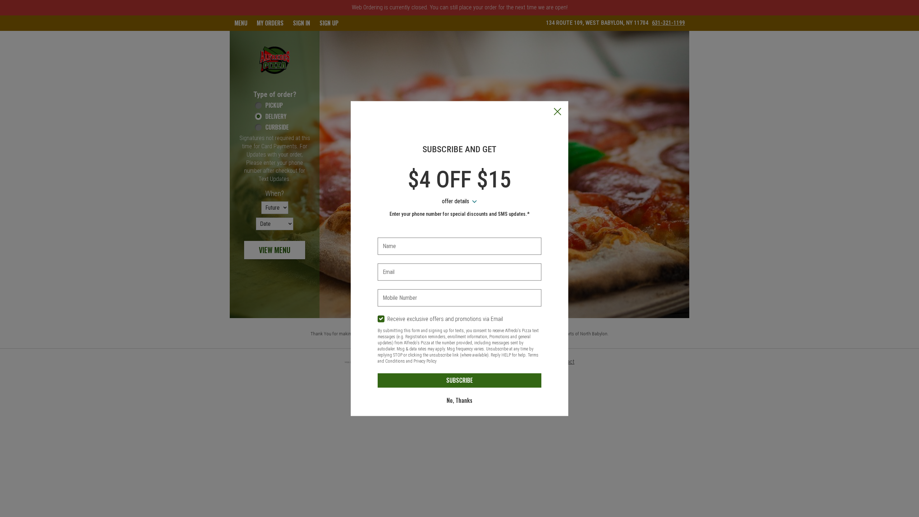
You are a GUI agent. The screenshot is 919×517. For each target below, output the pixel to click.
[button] (557, 112)
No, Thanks (459, 400)
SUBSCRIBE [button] (459, 380)
